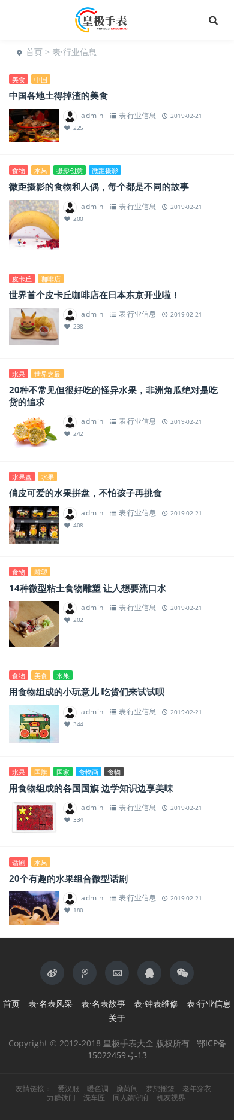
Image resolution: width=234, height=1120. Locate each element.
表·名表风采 (50, 1003)
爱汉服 (68, 1089)
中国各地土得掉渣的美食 (58, 95)
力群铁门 (61, 1098)
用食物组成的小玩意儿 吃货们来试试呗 (86, 691)
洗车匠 (94, 1098)
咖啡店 (51, 278)
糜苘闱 (127, 1089)
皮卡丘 (22, 278)
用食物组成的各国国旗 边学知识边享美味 (91, 788)
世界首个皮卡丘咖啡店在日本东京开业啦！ (94, 295)
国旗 (40, 771)
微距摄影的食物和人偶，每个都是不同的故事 (99, 186)
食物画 (88, 771)
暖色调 (98, 1089)
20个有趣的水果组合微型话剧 (68, 878)
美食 (18, 79)
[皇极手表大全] (117, 20)
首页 (34, 51)
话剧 (18, 862)
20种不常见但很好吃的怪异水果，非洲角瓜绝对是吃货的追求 (113, 396)
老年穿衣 (196, 1089)
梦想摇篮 (160, 1089)
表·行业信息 (74, 51)
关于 (117, 1018)
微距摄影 (105, 170)
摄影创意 (69, 170)
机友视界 (171, 1098)
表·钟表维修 (156, 1003)
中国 (40, 79)
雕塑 (40, 571)
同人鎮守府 (131, 1098)
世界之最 (47, 373)
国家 (63, 771)
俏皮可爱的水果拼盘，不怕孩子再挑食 (85, 493)
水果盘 (22, 476)
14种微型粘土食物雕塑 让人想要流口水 (87, 588)
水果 (40, 170)
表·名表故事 (103, 1003)
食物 (18, 170)
